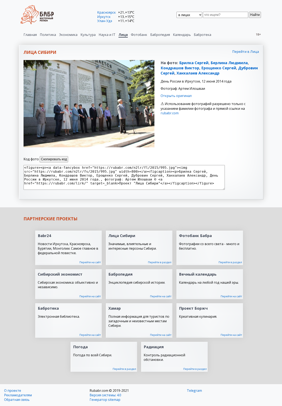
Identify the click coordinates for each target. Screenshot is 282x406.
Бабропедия (160, 34)
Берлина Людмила (229, 62)
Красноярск (106, 12)
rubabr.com (170, 113)
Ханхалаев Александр (198, 73)
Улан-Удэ (104, 21)
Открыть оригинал (176, 95)
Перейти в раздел (159, 262)
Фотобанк (139, 34)
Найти (255, 15)
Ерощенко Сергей (218, 67)
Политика (48, 34)
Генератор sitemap (105, 399)
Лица (123, 34)
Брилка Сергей (194, 62)
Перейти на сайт (90, 262)
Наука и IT (107, 34)
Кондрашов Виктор (180, 67)
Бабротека (202, 34)
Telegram (194, 390)
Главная (30, 34)
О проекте (12, 390)
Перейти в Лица (245, 51)
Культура (88, 34)
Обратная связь (17, 399)
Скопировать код (54, 159)
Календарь (182, 34)
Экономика (68, 34)
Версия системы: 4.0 (105, 395)
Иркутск (104, 16)
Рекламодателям (18, 395)
